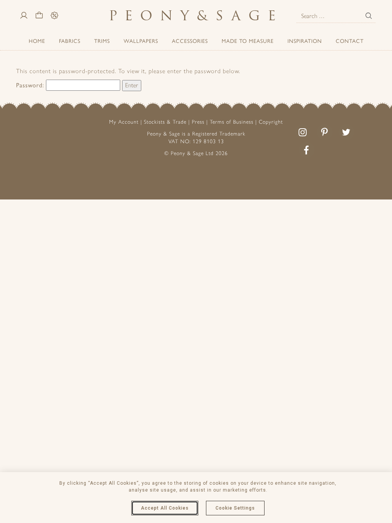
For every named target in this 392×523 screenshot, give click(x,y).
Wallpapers (141, 40)
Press (198, 122)
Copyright (271, 122)
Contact (350, 40)
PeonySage (196, 15)
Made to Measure (248, 40)
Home (37, 40)
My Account (124, 122)
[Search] (368, 15)
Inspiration (304, 40)
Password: (31, 84)
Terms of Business (231, 122)
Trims (102, 40)
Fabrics (69, 40)
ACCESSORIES (190, 40)
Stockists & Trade (165, 122)
